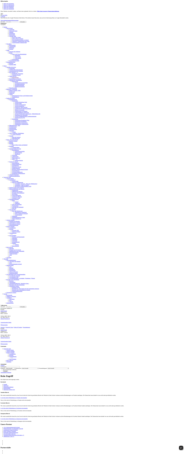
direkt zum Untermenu (8, 7)
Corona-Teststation (16, 134)
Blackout (11, 63)
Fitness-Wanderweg (16, 218)
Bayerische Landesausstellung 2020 (23, 186)
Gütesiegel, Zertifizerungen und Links (20, 41)
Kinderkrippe (15, 119)
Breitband (11, 146)
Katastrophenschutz (10, 62)
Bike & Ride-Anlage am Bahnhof (19, 145)
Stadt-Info (11, 248)
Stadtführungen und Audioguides (16, 251)
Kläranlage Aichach (16, 167)
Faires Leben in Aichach (17, 38)
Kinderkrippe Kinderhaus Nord (22, 120)
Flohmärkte (14, 239)
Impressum (5, 385)
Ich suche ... (3, 21)
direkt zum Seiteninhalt (8, 8)
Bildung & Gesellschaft (11, 89)
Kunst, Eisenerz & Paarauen (21, 213)
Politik (7, 50)
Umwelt (11, 301)
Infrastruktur (12, 269)
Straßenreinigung (16, 168)
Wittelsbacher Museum (17, 191)
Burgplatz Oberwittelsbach (18, 192)
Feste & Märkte (12, 235)
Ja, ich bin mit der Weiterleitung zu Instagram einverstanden (14, 418)
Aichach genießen (10, 220)
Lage (10, 266)
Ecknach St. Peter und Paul (21, 107)
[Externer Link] (93, 440)
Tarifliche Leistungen (11, 296)
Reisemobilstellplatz (13, 225)
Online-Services (12, 76)
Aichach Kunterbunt (19, 106)
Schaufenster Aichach (14, 286)
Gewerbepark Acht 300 (14, 275)
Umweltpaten (18, 58)
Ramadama (17, 55)
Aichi (10, 255)
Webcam (3, 20)
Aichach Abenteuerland (20, 104)
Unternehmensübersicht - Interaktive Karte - (19, 283)
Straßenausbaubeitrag (20, 86)
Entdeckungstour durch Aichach (16, 187)
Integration (11, 130)
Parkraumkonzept (16, 157)
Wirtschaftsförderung (11, 260)
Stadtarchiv (11, 93)
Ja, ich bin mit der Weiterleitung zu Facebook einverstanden (14, 408)
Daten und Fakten (13, 31)
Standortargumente (13, 273)
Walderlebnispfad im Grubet (18, 217)
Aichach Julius (18, 103)
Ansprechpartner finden (6, 322)
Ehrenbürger (12, 33)
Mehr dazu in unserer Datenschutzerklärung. (48, 11)
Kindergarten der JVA (20, 117)
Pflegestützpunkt (16, 138)
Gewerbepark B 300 (13, 277)
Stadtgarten (14, 216)
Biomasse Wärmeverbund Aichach (20, 169)
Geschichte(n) (12, 180)
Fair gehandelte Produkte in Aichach (20, 40)
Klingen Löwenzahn (19, 110)
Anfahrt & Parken (13, 253)
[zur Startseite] (4, 15)
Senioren (11, 135)
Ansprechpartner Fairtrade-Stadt (19, 42)
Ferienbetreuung (13, 126)
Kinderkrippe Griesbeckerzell (21, 124)
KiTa (10, 300)
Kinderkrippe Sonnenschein (21, 123)
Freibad (16, 202)
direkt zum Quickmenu (8, 3)
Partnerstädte (12, 34)
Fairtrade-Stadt (12, 36)
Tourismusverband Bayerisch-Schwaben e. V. (13, 435)
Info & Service (9, 247)
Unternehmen (12, 282)
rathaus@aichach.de (5, 318)
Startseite (3, 327)
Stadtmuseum (15, 190)
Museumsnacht (15, 246)
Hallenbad (17, 203)
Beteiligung (17, 154)
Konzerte (11, 229)
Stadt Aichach (9, 28)
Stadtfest (14, 243)
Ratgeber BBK (12, 64)
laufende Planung (19, 160)
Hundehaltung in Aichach (15, 78)
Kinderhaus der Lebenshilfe (21, 115)
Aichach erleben (10, 178)
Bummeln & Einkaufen (14, 221)
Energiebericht (15, 165)
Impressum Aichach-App (9, 389)
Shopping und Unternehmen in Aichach (21, 290)
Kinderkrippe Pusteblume (21, 121)
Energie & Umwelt (13, 161)
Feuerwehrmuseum (16, 195)
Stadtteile (11, 32)
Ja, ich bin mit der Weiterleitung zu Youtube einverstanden (14, 397)
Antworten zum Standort (14, 261)
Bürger (5, 66)
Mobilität (11, 143)
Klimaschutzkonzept (16, 164)
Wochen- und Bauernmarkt (18, 237)
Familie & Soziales (10, 98)
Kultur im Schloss (16, 231)
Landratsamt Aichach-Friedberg (10, 430)
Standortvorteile (10, 265)
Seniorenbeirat (15, 59)
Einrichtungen (12, 270)
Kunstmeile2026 (16, 242)
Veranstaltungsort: (43, 368)
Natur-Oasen (18, 56)
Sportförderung (15, 97)
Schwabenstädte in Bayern (9, 433)
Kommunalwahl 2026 (14, 60)
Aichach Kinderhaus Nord (21, 102)
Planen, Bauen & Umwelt (12, 139)
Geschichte (11, 29)
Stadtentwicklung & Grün (15, 148)
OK (2, 13)
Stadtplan (9, 20)
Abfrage (17, 244)
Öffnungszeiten (15, 20)
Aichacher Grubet (16, 198)
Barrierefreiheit (6, 388)
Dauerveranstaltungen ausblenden (9, 369)
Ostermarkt (14, 240)
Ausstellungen (12, 227)
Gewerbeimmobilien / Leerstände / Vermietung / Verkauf (22, 278)
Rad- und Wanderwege (17, 211)
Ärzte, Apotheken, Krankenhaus (16, 133)
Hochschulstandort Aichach (15, 264)
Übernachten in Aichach (14, 224)
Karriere (5, 294)
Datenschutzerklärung (8, 387)
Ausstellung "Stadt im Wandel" (22, 185)
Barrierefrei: (18, 368)
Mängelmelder (15, 77)
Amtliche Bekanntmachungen (16, 69)
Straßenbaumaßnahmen (14, 176)
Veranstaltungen (12, 233)
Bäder (6, 20)
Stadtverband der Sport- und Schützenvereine (22, 95)
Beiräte (10, 53)
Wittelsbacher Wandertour (21, 212)
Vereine (11, 94)
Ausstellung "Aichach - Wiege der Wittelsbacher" (26, 183)
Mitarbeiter (11, 47)
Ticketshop (8, 257)
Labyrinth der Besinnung (17, 207)
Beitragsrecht (15, 81)
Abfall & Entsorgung (14, 174)
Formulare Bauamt (16, 75)
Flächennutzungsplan (20, 151)
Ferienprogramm (13, 129)
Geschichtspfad (18, 214)
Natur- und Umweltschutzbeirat (19, 54)
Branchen (11, 281)
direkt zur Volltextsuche (8, 5)
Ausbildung (9, 297)
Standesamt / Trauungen (17, 73)
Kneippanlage (15, 205)
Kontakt (5, 384)
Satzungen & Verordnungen (15, 80)
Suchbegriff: (3, 366)
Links (10, 262)
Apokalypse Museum (17, 196)
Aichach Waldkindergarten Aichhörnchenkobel (25, 116)
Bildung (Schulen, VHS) (14, 90)
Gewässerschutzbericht (17, 172)
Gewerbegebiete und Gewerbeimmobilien (15, 274)
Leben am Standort (13, 271)
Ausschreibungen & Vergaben (16, 71)
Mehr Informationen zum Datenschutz (9, 19)
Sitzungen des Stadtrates (14, 51)
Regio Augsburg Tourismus (9, 431)
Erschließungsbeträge (20, 84)
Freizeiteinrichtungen (14, 199)
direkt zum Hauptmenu (8, 6)
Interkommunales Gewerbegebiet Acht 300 (13, 428)
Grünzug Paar (15, 156)
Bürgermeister (12, 45)
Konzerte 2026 (15, 230)
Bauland (11, 142)
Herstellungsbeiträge (19, 85)
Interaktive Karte (16, 287)
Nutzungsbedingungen (17, 291)
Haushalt (11, 49)
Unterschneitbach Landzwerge (22, 112)
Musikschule (12, 91)
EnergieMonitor (15, 163)
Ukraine (14, 132)
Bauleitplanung (15, 150)
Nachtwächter (15, 181)
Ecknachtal (14, 155)
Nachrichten (12, 68)
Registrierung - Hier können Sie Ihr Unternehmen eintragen (25, 288)
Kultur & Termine (10, 226)
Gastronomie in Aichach (14, 222)
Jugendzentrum (12, 128)
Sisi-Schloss (15, 194)
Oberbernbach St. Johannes (21, 111)
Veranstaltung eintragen (6, 372)
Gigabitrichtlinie (15, 147)
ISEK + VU (15, 159)
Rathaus (5, 27)
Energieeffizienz (15, 170)
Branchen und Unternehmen (12, 279)
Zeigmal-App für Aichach (15, 249)
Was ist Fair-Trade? (16, 37)
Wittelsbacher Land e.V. (8, 436)
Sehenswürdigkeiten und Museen (16, 189)
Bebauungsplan (18, 152)
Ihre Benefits (9, 295)
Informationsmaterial (14, 252)
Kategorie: (3, 368)
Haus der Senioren (16, 137)
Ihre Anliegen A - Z (13, 72)
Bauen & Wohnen (13, 141)
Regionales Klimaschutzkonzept (10, 432)
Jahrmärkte (14, 238)
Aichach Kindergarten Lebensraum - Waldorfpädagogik (27, 113)
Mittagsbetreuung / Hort (14, 125)
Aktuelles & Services (11, 67)
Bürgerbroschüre (13, 88)
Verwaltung (9, 43)
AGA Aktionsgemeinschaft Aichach (11, 427)
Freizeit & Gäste (7, 177)
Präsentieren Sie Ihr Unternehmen (17, 284)
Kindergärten (15, 100)
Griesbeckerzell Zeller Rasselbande (23, 108)
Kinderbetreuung (13, 99)
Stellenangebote (10, 303)
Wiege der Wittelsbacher (17, 182)
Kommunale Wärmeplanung (18, 173)
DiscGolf (14, 208)
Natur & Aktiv (12, 209)
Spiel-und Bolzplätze (17, 204)
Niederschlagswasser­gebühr (21, 82)
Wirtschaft (5, 259)
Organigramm (12, 46)
